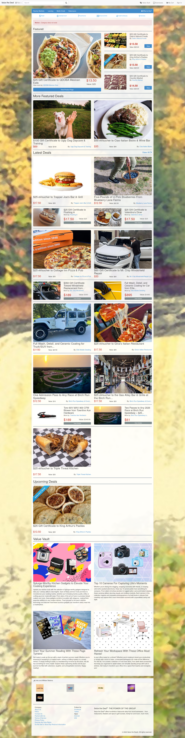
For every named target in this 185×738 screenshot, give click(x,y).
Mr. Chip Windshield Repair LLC (141, 276)
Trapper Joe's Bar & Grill (82, 203)
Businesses (159, 3)
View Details (77, 223)
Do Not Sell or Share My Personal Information (50, 724)
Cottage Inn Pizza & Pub (82, 276)
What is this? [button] (147, 11)
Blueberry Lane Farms (144, 203)
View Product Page (67, 90)
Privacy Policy (39, 720)
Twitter (76, 711)
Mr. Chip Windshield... (77, 290)
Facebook (77, 709)
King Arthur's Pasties (139, 59)
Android (77, 716)
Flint (18, 3)
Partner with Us (40, 716)
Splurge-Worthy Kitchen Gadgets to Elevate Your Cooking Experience (60, 584)
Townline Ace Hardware (78, 415)
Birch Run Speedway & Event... (80, 401)
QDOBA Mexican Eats (50, 85)
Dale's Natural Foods (139, 38)
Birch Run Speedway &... (139, 415)
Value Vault (146, 3)
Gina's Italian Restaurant (143, 349)
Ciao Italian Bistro (146, 146)
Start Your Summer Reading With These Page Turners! (59, 652)
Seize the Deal (8, 2)
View (148, 46)
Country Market (137, 80)
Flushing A (73, 215)
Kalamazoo (72, 11)
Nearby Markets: (39, 11)
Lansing (50, 11)
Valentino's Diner (136, 215)
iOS (75, 718)
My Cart (171, 3)
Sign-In (179, 3)
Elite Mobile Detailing (138, 290)
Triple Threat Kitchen (84, 474)
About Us (38, 709)
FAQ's (37, 711)
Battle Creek (61, 11)
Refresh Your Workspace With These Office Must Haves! (122, 652)
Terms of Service (40, 718)
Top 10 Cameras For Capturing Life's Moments (120, 583)
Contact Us (38, 714)
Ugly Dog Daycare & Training (81, 146)
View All (146, 152)
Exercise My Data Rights (43, 722)
